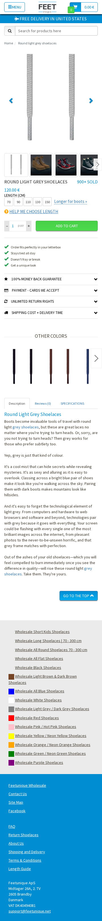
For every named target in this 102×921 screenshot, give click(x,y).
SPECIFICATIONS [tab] (72, 403)
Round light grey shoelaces (37, 43)
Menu (16, 7)
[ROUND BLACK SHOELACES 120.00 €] (22, 367)
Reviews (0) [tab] (43, 403)
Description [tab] (17, 403)
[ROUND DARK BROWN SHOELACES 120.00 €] (59, 367)
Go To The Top (76, 595)
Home (8, 43)
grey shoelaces (25, 427)
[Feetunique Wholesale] (47, 7)
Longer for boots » (70, 201)
